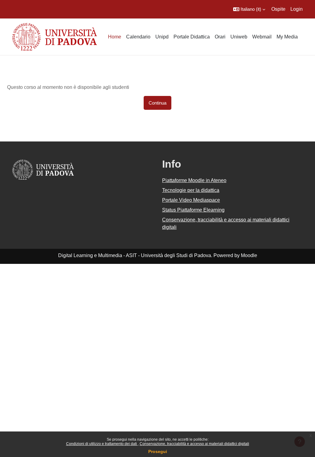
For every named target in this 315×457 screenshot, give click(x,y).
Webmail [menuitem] (262, 36)
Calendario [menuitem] (138, 36)
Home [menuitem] (114, 36)
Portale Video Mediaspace (191, 200)
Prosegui (157, 451)
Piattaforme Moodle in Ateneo (194, 180)
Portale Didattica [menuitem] (191, 36)
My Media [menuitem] (287, 36)
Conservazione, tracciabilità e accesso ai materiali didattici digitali (194, 444)
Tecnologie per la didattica (190, 190)
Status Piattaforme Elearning (193, 210)
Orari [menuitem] (220, 36)
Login (296, 9)
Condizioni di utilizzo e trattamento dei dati (102, 444)
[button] (249, 9)
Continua (157, 102)
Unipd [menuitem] (162, 36)
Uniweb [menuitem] (238, 36)
